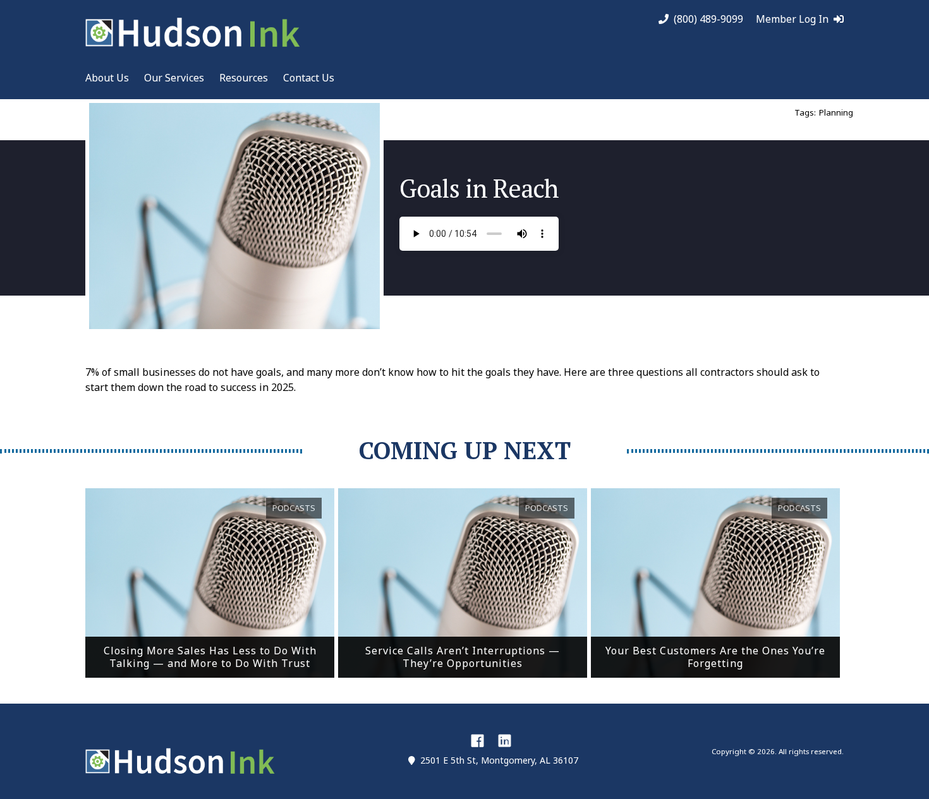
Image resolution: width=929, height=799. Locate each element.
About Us (107, 78)
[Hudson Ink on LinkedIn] (505, 740)
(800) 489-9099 (708, 19)
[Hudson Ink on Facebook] (477, 740)
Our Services (174, 78)
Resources (243, 78)
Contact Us (308, 78)
